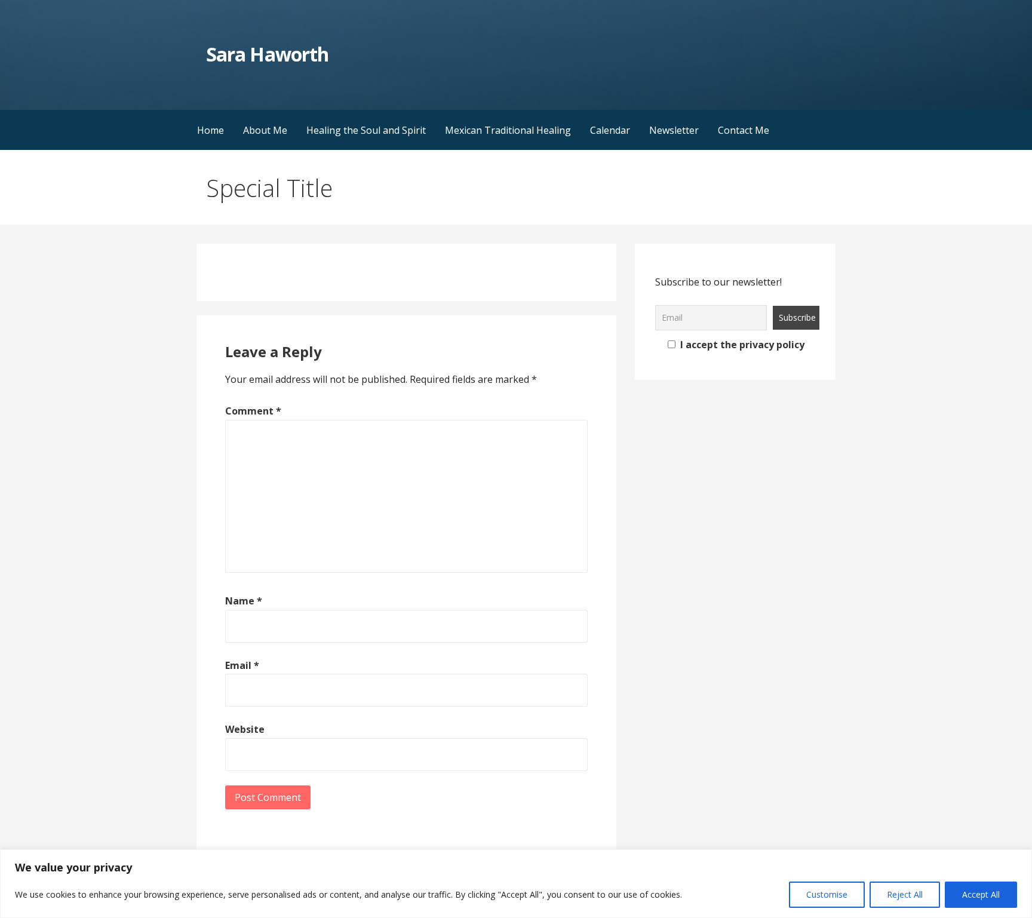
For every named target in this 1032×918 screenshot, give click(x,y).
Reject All (905, 894)
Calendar (610, 130)
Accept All (981, 894)
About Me (265, 130)
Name (243, 600)
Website (245, 729)
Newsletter (674, 130)
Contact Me (743, 130)
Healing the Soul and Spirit (366, 130)
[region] (516, 883)
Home (210, 130)
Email (242, 665)
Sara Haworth (267, 54)
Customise (826, 894)
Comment (253, 410)
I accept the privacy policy (741, 344)
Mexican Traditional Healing (508, 130)
